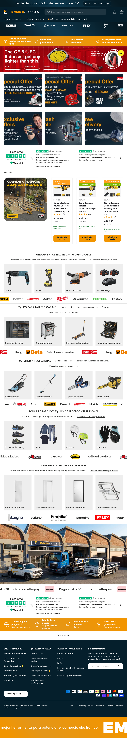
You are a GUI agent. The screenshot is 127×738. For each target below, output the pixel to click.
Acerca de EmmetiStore (15, 653)
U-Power (92, 456)
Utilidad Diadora (44, 456)
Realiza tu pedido (65, 653)
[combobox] (75, 12)
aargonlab (17, 708)
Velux (71, 517)
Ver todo (8, 172)
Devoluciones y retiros (41, 675)
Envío (59, 663)
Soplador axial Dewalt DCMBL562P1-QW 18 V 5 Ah (87, 207)
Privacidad (9, 680)
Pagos (60, 658)
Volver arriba (63, 635)
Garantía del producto (41, 666)
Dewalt (10, 404)
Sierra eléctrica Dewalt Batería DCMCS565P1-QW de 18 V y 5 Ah (61, 207)
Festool (85, 299)
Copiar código (103, 3)
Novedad (82, 19)
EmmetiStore (14, 706)
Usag (54, 352)
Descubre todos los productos (103, 259)
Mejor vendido (68, 19)
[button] (121, 12)
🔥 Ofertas (53, 19)
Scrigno (111, 517)
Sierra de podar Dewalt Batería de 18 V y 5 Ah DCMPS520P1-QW (112, 209)
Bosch (117, 299)
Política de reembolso (115, 706)
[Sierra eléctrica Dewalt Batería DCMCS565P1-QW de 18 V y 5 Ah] (61, 188)
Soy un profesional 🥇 (41, 670)
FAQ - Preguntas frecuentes (11, 659)
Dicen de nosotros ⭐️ (14, 666)
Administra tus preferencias (37, 681)
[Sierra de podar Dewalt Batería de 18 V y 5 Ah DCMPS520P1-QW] (112, 188)
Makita (16, 299)
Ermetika (33, 517)
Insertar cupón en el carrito (69, 675)
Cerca (72, 706)
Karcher (72, 404)
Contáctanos (37, 653)
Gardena (107, 404)
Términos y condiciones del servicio (91, 706)
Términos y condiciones (15, 675)
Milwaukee (49, 299)
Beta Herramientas (96, 352)
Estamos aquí (10, 670)
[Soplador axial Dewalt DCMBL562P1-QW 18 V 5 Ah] (87, 188)
